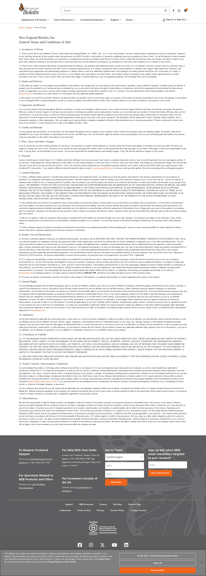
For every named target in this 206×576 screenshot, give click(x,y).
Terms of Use (134, 504)
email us (23, 462)
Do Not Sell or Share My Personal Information (157, 556)
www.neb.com (26, 94)
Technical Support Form (41, 459)
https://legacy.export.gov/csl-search (43, 381)
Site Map (117, 504)
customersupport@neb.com (103, 168)
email (64, 459)
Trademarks (65, 510)
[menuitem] (35, 20)
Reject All (157, 563)
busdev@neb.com (38, 310)
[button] (165, 10)
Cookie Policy (117, 510)
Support (29, 28)
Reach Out (116, 482)
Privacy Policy (54, 562)
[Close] (201, 562)
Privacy (100, 510)
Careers (103, 504)
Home (21, 28)
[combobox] (112, 10)
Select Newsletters (160, 473)
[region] (103, 562)
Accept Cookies (158, 570)
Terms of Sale (84, 510)
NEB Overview (86, 504)
